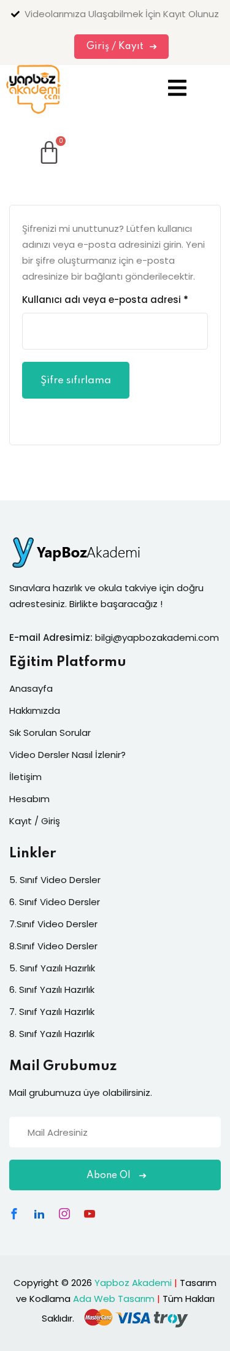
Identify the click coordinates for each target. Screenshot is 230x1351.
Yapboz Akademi (133, 1282)
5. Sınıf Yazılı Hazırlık (52, 968)
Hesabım (29, 798)
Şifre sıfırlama (75, 380)
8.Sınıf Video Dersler (53, 946)
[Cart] (33, 143)
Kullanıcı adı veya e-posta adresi (105, 298)
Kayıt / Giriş (34, 820)
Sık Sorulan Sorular (50, 732)
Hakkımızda (34, 710)
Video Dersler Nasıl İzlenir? (67, 754)
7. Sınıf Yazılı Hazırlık (51, 1011)
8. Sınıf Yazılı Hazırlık (51, 1033)
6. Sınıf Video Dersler (54, 901)
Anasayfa (31, 688)
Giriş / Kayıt (115, 47)
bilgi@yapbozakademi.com (157, 637)
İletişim (25, 776)
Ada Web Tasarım (114, 1298)
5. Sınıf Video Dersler (55, 879)
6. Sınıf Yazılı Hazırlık (51, 989)
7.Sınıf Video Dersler (53, 923)
